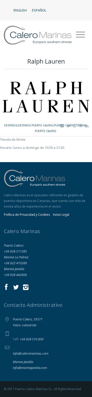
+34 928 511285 (15, 251)
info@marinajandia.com (30, 367)
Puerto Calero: (14, 245)
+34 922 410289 (15, 263)
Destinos (10, 125)
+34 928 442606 (15, 274)
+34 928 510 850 (31, 339)
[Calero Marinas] (38, 34)
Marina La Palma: (16, 257)
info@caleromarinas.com (30, 353)
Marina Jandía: (14, 269)
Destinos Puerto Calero (35, 125)
